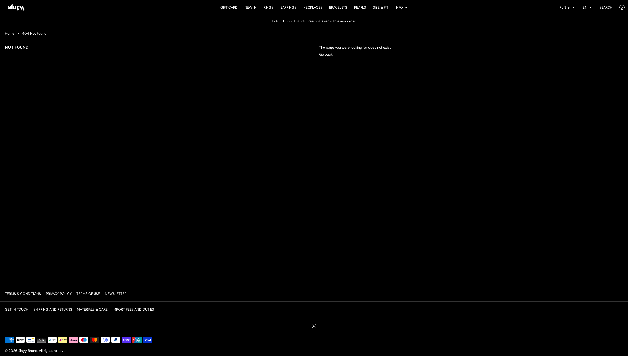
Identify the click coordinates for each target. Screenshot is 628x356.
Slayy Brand (27, 350)
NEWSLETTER (115, 293)
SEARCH (605, 7)
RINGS (268, 7)
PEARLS (360, 7)
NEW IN (251, 7)
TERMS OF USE (88, 293)
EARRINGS (288, 7)
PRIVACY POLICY (59, 293)
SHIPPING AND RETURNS (52, 309)
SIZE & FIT (380, 7)
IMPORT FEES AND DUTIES (133, 309)
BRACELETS (338, 7)
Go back (326, 54)
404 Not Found (34, 33)
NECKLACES (312, 7)
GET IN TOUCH (16, 309)
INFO (399, 7)
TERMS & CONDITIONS (23, 293)
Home (9, 33)
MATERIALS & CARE (92, 309)
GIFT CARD (229, 7)
